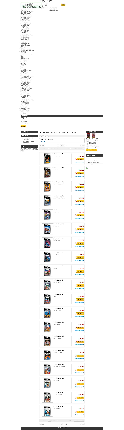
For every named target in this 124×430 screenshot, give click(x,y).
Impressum (90, 164)
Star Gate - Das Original (26, 49)
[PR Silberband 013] (47, 257)
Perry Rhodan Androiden (26, 31)
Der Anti (55, 268)
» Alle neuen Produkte (92, 149)
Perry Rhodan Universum (26, 70)
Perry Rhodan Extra (25, 10)
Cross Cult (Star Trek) (25, 58)
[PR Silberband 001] (47, 411)
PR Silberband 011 (58, 280)
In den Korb (80, 159)
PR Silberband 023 (59, 167)
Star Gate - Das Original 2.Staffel (27, 50)
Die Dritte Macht (57, 408)
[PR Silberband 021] (47, 200)
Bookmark (51, 2)
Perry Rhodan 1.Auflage (25, 17)
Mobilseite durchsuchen (62, 427)
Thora (55, 296)
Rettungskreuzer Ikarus (25, 43)
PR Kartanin (23, 32)
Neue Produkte (91, 131)
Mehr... (42, 141)
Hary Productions (24, 47)
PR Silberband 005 (59, 350)
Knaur (22, 68)
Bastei (22, 56)
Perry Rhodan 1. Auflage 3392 (92, 140)
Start (43, 0)
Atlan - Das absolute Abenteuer (27, 34)
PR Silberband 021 (59, 196)
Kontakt (50, 0)
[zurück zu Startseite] (40, 132)
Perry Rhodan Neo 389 (91, 142)
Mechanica (56, 226)
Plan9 (22, 66)
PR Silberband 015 (59, 224)
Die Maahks (56, 170)
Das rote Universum (58, 310)
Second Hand (23, 62)
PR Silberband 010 (59, 294)
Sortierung (71, 148)
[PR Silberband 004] (47, 369)
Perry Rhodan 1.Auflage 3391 (92, 145)
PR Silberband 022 (59, 182)
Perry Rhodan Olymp (25, 25)
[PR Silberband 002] (47, 397)
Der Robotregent (57, 338)
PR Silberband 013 (59, 252)
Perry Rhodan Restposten (26, 15)
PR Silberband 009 (59, 308)
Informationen (91, 155)
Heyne (22, 57)
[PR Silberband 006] (47, 341)
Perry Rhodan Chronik (25, 13)
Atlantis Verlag (23, 42)
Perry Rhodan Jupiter (25, 21)
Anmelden (56, 10)
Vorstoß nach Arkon (58, 352)
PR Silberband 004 (59, 364)
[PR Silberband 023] (47, 172)
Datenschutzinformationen (93, 160)
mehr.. (87, 141)
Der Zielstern (56, 254)
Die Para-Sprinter (57, 155)
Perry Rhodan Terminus (25, 24)
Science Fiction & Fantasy (26, 53)
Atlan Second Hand (25, 38)
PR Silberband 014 (59, 238)
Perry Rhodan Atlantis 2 (25, 30)
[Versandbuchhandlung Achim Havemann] (31, 6)
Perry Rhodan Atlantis (25, 29)
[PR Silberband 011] (47, 285)
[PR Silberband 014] (47, 242)
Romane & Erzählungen (25, 45)
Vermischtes (23, 51)
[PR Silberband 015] (47, 228)
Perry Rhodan (44, 4)
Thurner (36, 149)
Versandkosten (91, 157)
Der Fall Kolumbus (57, 282)
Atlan (22, 33)
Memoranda (23, 69)
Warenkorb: (52, 7)
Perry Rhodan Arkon (25, 18)
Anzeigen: (46, 148)
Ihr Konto (50, 9)
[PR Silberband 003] (47, 383)
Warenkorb (25, 116)
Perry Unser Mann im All (26, 12)
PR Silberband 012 (59, 266)
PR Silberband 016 (59, 210)
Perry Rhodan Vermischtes (26, 14)
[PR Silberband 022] (47, 186)
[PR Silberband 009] (47, 313)
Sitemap (50, 1)
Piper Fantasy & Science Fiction (27, 55)
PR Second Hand (24, 19)
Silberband (35, 148)
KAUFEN (23, 126)
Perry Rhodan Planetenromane (27, 11)
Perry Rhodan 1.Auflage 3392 (92, 138)
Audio (22, 149)
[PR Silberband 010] (47, 299)
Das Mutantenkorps (58, 394)
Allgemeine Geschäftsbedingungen (95, 162)
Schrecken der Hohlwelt (59, 184)
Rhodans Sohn (57, 240)
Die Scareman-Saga (25, 46)
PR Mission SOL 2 (24, 26)
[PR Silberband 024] (47, 158)
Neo (32, 148)
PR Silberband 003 (59, 378)
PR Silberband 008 (59, 322)
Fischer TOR (23, 64)
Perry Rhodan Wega (25, 27)
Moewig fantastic (24, 40)
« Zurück (42, 145)
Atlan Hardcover (24, 36)
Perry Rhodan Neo (24, 72)
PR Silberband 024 (59, 153)
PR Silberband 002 (59, 392)
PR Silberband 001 (59, 406)
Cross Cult (23, 63)
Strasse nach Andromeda (59, 198)
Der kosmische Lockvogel (59, 366)
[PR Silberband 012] (47, 271)
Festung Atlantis (57, 324)
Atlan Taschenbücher (25, 37)
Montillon (22, 150)
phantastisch (28, 149)
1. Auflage (29, 148)
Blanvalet (22, 65)
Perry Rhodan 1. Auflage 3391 (92, 147)
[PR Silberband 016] (47, 214)
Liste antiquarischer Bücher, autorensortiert (28, 142)
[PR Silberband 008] (47, 327)
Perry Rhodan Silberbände (26, 73)
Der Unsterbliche (57, 380)
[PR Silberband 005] (47, 355)
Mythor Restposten (25, 39)
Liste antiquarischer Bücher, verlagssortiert (28, 138)
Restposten (23, 59)
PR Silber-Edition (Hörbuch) (26, 23)
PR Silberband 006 (59, 336)
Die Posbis (56, 212)
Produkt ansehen (79, 162)
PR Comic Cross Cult (25, 20)
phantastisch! (23, 44)
